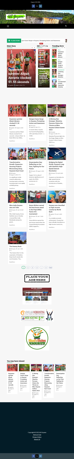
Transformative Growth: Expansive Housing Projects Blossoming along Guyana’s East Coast (16, 166)
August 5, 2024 (19, 85)
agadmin (11, 85)
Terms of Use (37, 434)
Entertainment (61, 59)
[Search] (66, 26)
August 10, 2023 (53, 133)
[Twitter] (37, 6)
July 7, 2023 (20, 249)
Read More (12, 141)
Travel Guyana (13, 242)
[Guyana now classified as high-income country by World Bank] (57, 197)
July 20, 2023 (60, 173)
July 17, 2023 (40, 216)
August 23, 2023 (34, 127)
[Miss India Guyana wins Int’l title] (17, 197)
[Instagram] (40, 6)
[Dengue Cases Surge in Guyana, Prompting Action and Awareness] (54, 53)
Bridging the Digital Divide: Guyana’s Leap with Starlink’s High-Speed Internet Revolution (56, 166)
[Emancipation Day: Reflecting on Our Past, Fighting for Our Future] (54, 83)
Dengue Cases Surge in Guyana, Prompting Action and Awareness (43, 71)
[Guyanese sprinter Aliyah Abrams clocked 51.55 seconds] (17, 110)
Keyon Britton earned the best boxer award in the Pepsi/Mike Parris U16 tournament (36, 209)
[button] (9, 26)
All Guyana (43, 80)
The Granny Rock (15, 246)
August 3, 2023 (40, 171)
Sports (31, 200)
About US (37, 439)
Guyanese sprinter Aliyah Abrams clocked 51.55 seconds (43, 53)
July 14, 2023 (59, 214)
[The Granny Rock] (17, 238)
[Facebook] (33, 6)
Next (50, 267)
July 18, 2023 (20, 210)
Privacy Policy (37, 437)
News (10, 66)
